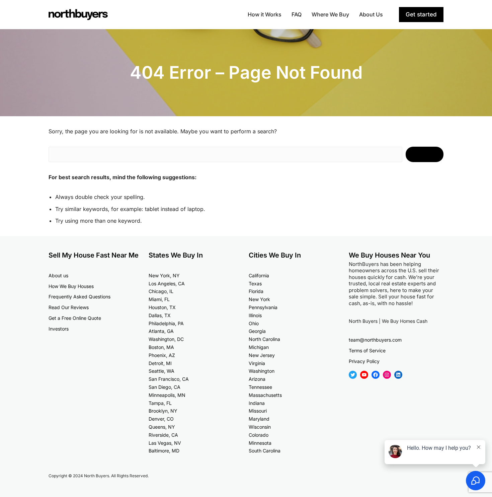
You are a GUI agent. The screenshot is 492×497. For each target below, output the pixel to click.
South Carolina (264, 450)
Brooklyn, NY (163, 411)
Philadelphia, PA (166, 323)
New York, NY (164, 275)
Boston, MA (161, 347)
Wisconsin (260, 427)
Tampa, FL (160, 403)
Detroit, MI (160, 363)
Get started (421, 14)
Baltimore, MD (164, 450)
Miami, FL (159, 299)
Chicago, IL (161, 291)
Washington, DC (166, 339)
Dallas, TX (160, 315)
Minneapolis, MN (167, 395)
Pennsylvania (263, 307)
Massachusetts (265, 395)
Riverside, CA (163, 435)
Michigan (259, 347)
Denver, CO (161, 419)
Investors (59, 329)
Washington (261, 371)
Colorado (258, 435)
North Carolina (264, 339)
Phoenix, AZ (162, 355)
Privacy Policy (364, 361)
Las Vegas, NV (165, 443)
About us (58, 275)
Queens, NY (162, 427)
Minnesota (260, 443)
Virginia (257, 363)
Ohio (254, 323)
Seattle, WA (161, 371)
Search (424, 154)
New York (259, 299)
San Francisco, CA (169, 379)
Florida (256, 291)
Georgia (257, 331)
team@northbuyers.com (375, 340)
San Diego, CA (164, 387)
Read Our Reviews (69, 307)
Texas (255, 283)
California (259, 275)
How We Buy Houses (71, 286)
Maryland (259, 419)
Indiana (257, 403)
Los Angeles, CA (167, 283)
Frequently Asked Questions (79, 296)
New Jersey (262, 355)
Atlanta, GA (161, 331)
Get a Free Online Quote (75, 318)
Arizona (257, 379)
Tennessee (260, 387)
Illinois (255, 315)
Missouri (258, 411)
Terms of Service (367, 350)
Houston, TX (162, 307)
